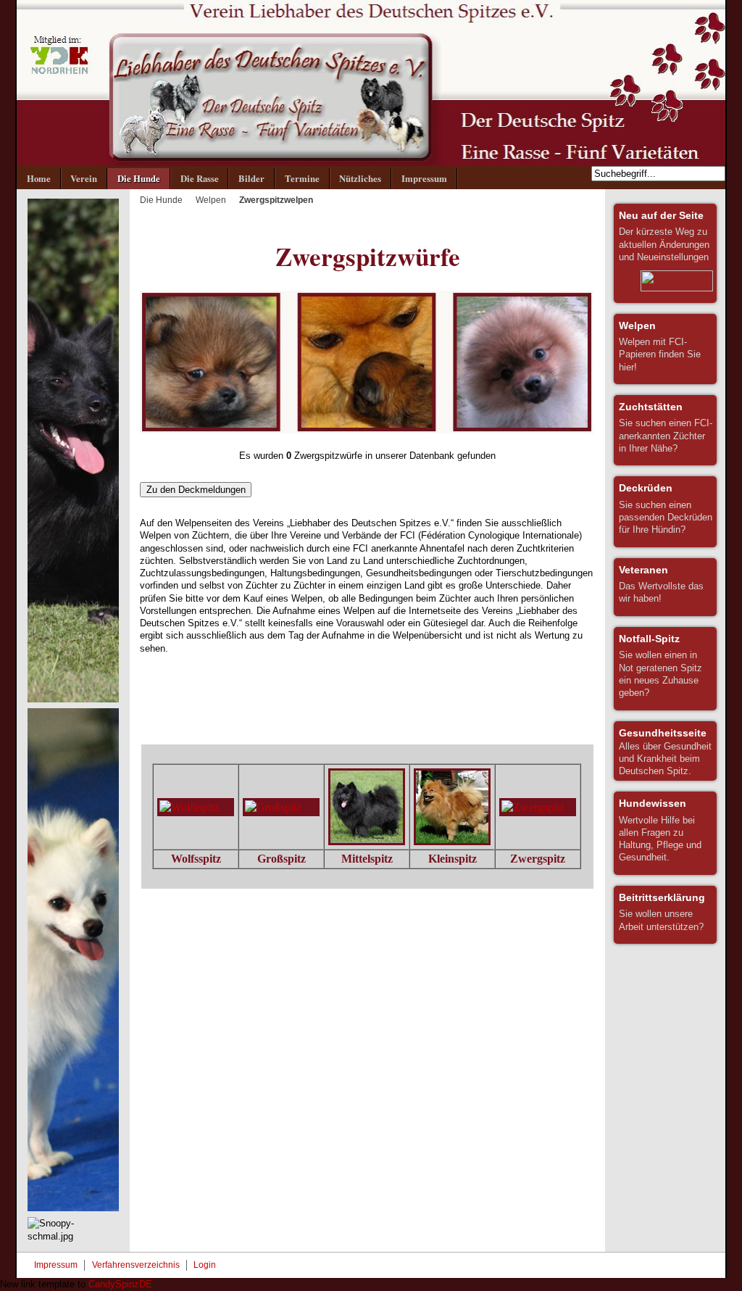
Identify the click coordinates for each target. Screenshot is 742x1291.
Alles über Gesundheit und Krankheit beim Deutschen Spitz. (665, 751)
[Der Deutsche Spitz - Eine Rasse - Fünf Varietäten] (371, 83)
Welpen (211, 200)
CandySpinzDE (120, 1284)
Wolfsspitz (196, 858)
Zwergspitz (537, 858)
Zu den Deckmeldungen (196, 489)
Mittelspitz (367, 858)
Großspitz (281, 858)
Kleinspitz (452, 858)
